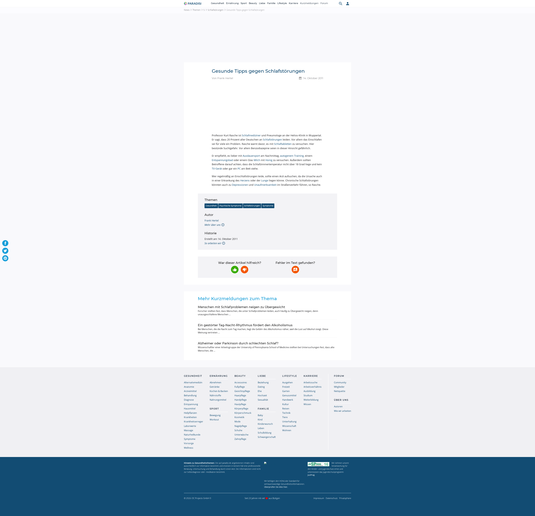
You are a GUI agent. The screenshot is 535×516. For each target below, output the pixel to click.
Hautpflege (240, 404)
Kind (260, 419)
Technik (286, 412)
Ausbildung (309, 391)
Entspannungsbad (222, 160)
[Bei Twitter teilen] (5, 251)
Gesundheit (217, 3)
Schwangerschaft (267, 437)
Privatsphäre (345, 498)
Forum (324, 3)
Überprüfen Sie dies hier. (276, 487)
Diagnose (189, 399)
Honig (268, 160)
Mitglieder (339, 386)
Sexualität (263, 399)
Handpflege (240, 399)
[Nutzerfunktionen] (347, 3)
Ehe (260, 391)
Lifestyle (282, 3)
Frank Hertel (212, 220)
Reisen (285, 408)
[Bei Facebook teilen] (5, 243)
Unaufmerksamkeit (265, 184)
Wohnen (286, 430)
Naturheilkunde (192, 434)
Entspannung (191, 404)
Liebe (262, 3)
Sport (244, 3)
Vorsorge (189, 443)
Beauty (253, 3)
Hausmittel (189, 408)
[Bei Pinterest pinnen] (5, 258)
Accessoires (240, 382)
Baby (260, 415)
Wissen (307, 404)
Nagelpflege (240, 426)
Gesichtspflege (242, 391)
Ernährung (232, 3)
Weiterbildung (311, 399)
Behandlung (190, 395)
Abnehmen (215, 382)
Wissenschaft (289, 426)
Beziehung (263, 382)
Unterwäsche (241, 434)
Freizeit (286, 386)
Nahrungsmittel (218, 399)
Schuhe (238, 430)
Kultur (285, 404)
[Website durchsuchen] (340, 3)
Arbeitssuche (310, 382)
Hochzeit (262, 395)
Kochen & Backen (219, 391)
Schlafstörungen (215, 9)
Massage (188, 430)
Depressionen (240, 184)
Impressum (318, 498)
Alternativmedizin (193, 382)
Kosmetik (239, 417)
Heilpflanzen (190, 412)
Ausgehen (287, 382)
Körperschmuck (242, 412)
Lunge (264, 180)
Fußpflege (239, 386)
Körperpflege (241, 408)
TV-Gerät (217, 168)
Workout (214, 419)
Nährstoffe (215, 395)
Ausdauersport (251, 155)
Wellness (188, 447)
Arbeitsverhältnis (313, 386)
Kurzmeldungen (309, 3)
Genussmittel (289, 395)
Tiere (285, 417)
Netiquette (339, 391)
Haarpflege (240, 395)
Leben (261, 428)
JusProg (311, 475)
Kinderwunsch (265, 423)
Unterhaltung (289, 421)
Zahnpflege (240, 439)
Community (340, 382)
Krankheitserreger (193, 421)
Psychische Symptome (230, 206)
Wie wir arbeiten (342, 410)
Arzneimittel (190, 391)
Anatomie (189, 386)
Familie (271, 3)
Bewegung (215, 415)
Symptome (268, 206)
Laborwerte (190, 426)
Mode (237, 421)
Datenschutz (332, 498)
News (186, 9)
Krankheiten (190, 417)
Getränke (214, 386)
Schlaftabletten (283, 144)
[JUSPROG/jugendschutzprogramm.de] (318, 464)
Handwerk (287, 399)
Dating (261, 386)
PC (239, 168)
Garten (286, 391)
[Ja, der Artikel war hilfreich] (235, 269)
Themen (196, 9)
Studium (308, 395)
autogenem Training (292, 155)
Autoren (338, 406)
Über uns (341, 400)
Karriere (293, 3)
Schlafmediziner (251, 135)
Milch (257, 160)
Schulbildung (264, 432)
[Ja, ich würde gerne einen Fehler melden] (295, 269)
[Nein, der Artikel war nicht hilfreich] (244, 269)
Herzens (245, 180)
